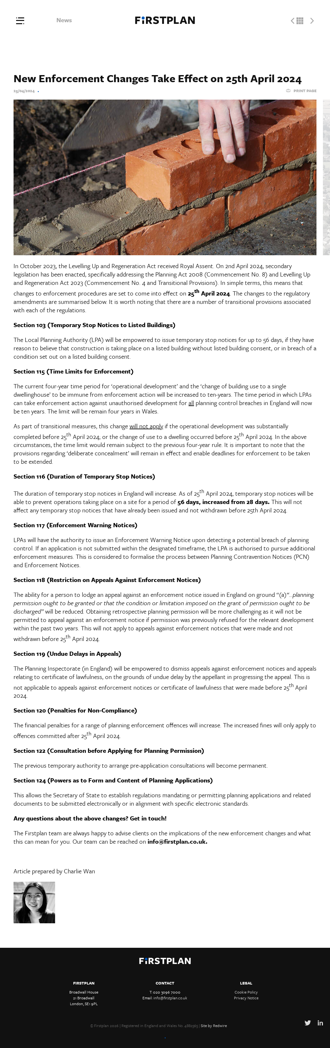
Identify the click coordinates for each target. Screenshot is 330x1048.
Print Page (305, 90)
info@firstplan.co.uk (177, 841)
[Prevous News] (292, 20)
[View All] (300, 20)
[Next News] (312, 20)
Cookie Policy (246, 992)
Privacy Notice (246, 998)
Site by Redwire (214, 1025)
